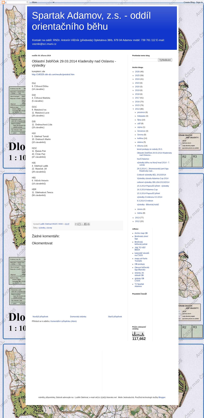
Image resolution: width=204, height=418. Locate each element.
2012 (137, 221)
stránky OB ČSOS (139, 279)
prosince (141, 112)
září (139, 123)
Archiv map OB (141, 233)
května (140, 138)
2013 (137, 218)
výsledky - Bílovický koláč (148, 204)
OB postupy (140, 264)
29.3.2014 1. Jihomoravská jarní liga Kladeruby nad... (152, 170)
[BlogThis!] (79, 224)
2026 (137, 72)
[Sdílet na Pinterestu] (88, 224)
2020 (137, 87)
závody (49, 228)
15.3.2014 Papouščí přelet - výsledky (153, 186)
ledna (140, 213)
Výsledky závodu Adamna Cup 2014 (152, 178)
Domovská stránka (78, 317)
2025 (137, 75)
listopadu (141, 116)
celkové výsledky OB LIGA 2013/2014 (153, 182)
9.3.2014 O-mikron (145, 201)
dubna (140, 142)
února (140, 209)
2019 (137, 90)
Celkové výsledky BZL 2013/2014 (151, 175)
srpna (140, 127)
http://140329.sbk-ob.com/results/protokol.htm (53, 74)
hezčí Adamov (143, 159)
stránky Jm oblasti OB (139, 274)
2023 (137, 83)
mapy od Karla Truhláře (141, 259)
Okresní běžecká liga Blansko (142, 268)
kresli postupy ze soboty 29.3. (150, 149)
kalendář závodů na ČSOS (142, 254)
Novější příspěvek (40, 317)
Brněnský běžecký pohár (141, 243)
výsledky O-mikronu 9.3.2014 (149, 197)
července (141, 131)
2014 (137, 109)
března (140, 146)
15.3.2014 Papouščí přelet (148, 193)
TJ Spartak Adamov (139, 285)
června (140, 135)
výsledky (42, 228)
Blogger (162, 397)
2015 (137, 105)
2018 (137, 94)
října (139, 120)
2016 (137, 102)
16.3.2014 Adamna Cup (147, 189)
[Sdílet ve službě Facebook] (85, 224)
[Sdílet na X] (82, 224)
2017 (137, 98)
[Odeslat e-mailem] (76, 224)
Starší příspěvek (115, 317)
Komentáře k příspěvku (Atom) (64, 321)
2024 (137, 79)
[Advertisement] (128, 371)
